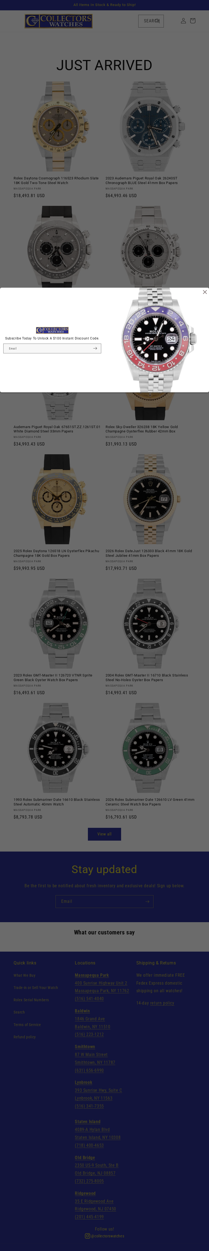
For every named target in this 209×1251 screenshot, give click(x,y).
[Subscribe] (95, 348)
